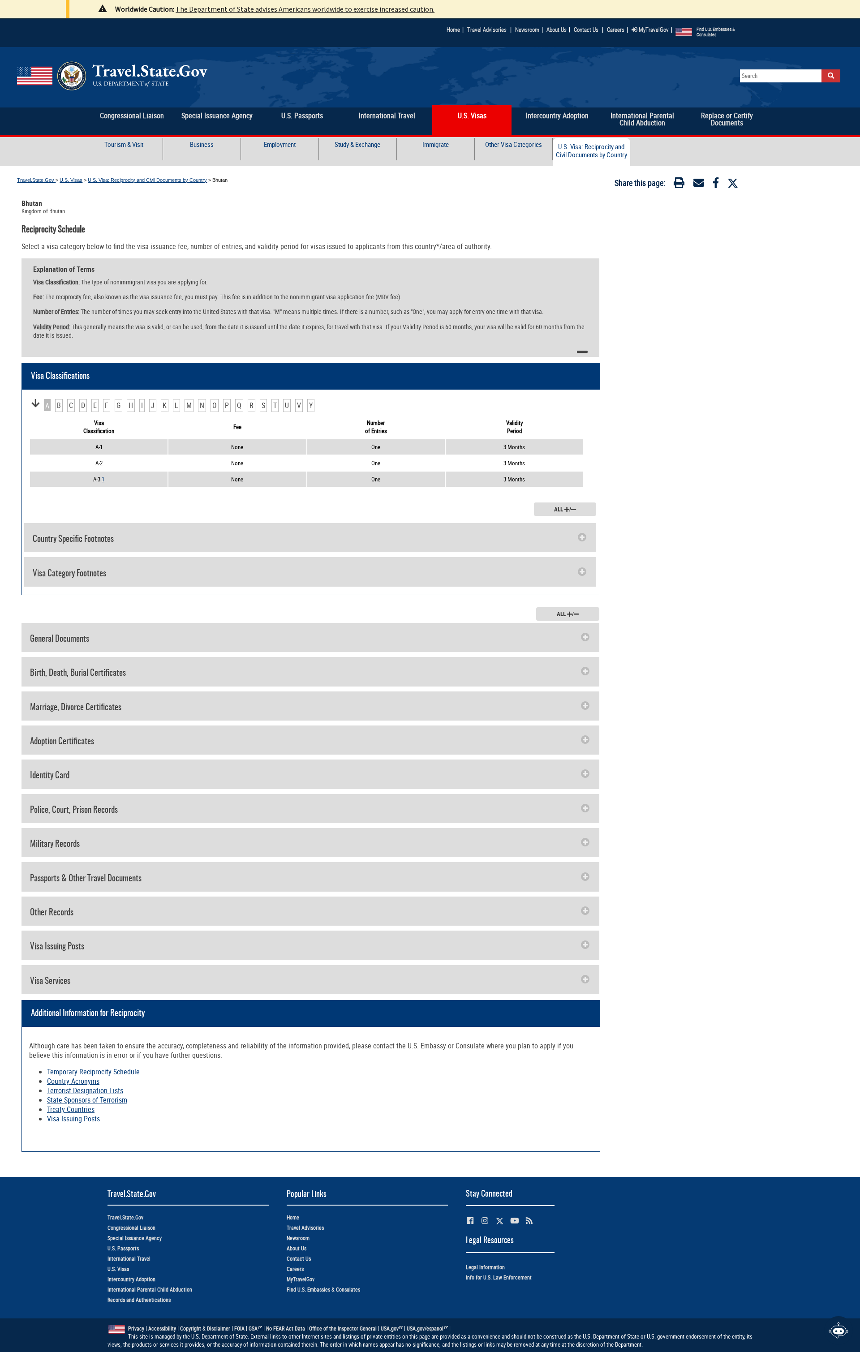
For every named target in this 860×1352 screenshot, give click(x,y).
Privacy (136, 1328)
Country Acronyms (73, 1081)
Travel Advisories (487, 30)
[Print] (679, 184)
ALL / (562, 509)
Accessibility (162, 1328)
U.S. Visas (71, 180)
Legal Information (485, 1267)
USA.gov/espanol (425, 1328)
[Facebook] (715, 184)
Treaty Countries (71, 1109)
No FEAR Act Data (285, 1328)
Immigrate (435, 144)
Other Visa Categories (513, 144)
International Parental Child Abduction (150, 1289)
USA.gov (390, 1328)
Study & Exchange (357, 144)
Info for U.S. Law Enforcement (499, 1277)
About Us (558, 30)
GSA (253, 1328)
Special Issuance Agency (135, 1238)
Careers (615, 30)
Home (453, 30)
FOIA (239, 1328)
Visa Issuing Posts (73, 1119)
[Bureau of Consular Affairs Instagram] (485, 1220)
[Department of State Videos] (514, 1220)
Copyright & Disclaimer (205, 1328)
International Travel (129, 1258)
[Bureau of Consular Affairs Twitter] (499, 1221)
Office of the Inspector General (343, 1328)
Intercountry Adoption (131, 1279)
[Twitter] (732, 183)
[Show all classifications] (35, 403)
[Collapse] (582, 352)
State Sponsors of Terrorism (87, 1100)
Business (202, 144)
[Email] (698, 184)
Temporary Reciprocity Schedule (93, 1072)
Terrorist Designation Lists (85, 1090)
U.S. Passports (123, 1248)
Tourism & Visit (123, 144)
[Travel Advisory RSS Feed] (529, 1220)
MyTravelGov (653, 30)
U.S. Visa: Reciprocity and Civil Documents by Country (591, 150)
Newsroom (527, 30)
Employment (280, 144)
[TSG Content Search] (830, 75)
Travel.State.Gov (36, 180)
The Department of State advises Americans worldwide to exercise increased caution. (305, 8)
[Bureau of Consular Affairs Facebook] (470, 1220)
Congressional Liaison (131, 1227)
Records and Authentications (139, 1299)
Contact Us (587, 30)
